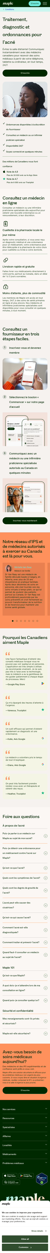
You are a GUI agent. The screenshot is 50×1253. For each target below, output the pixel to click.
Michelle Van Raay (23, 567)
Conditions (9, 9)
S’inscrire (35, 3)
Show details (37, 1231)
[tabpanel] (24, 589)
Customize (23, 1247)
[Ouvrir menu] (44, 3)
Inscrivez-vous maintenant (25, 521)
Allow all (25, 1239)
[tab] (12, 621)
